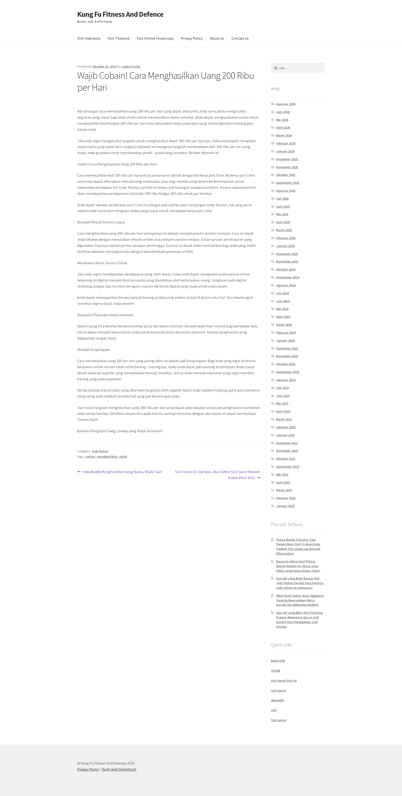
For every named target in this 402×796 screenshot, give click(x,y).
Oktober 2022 (285, 458)
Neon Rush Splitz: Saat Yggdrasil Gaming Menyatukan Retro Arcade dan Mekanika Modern (300, 600)
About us (217, 38)
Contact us (240, 38)
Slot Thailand (118, 38)
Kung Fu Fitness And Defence (120, 14)
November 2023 (287, 356)
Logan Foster (130, 66)
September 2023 (287, 372)
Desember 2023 (287, 348)
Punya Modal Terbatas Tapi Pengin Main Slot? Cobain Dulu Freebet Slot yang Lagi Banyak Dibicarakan (298, 547)
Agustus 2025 (285, 191)
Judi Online (100, 451)
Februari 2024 (285, 332)
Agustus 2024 (285, 285)
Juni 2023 (283, 396)
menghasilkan (107, 456)
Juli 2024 (282, 293)
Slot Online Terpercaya (155, 38)
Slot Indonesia (88, 38)
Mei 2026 (282, 120)
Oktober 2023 (285, 364)
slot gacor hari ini (284, 680)
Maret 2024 (284, 325)
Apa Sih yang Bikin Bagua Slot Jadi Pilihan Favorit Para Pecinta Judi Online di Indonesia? (299, 583)
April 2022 (283, 482)
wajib (123, 456)
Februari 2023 (285, 427)
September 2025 (287, 183)
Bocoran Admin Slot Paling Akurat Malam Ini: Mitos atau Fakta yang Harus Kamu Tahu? (298, 566)
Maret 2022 (284, 490)
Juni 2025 (283, 206)
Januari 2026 (285, 151)
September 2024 (287, 277)
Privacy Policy (192, 38)
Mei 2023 (282, 403)
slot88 (275, 671)
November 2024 (287, 261)
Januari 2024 (285, 340)
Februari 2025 (285, 238)
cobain (90, 456)
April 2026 (283, 127)
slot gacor (278, 690)
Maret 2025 (284, 230)
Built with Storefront (119, 769)
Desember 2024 (287, 254)
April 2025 (283, 222)
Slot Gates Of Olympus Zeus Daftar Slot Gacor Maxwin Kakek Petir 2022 (217, 474)
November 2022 (287, 451)
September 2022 (287, 466)
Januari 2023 (285, 435)
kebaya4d (278, 661)
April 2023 (283, 411)
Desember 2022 (287, 443)
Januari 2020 (285, 506)
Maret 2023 (284, 419)
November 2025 (287, 167)
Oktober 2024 (285, 269)
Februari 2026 (285, 143)
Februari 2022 (285, 498)
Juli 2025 (282, 198)
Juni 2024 (283, 301)
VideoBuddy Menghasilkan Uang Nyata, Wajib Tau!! (122, 472)
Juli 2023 (282, 388)
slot (274, 710)
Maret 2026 (284, 135)
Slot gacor (278, 720)
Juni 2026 (283, 112)
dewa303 (277, 700)
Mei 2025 (282, 214)
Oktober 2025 (285, 175)
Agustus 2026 (285, 104)
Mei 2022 (282, 474)
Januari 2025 (285, 246)
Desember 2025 (287, 159)
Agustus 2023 (285, 380)
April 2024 (283, 317)
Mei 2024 (282, 309)
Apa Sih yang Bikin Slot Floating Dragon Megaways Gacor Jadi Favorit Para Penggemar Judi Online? (299, 619)
